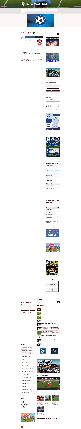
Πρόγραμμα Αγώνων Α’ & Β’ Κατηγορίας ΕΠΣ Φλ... (48, 315)
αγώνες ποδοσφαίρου (25, 360)
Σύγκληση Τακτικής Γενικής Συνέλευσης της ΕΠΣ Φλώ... (49, 339)
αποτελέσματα (25, 365)
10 (46, 105)
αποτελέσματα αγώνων (26, 366)
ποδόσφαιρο (31, 377)
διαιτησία (29, 369)
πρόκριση (39, 53)
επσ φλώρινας (30, 371)
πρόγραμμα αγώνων (25, 392)
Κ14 (29, 353)
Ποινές (49, 9)
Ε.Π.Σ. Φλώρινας (36, 3)
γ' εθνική (23, 369)
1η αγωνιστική (24, 347)
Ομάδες (33, 9)
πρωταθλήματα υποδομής (26, 389)
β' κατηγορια (24, 368)
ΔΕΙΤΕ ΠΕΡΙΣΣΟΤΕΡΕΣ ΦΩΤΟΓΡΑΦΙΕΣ (47, 418)
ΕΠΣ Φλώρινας (28, 351)
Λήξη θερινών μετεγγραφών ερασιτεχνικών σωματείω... (50, 327)
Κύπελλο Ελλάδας (36, 53)
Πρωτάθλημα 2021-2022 (26, 356)
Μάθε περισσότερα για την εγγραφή (26, 312)
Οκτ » (57, 109)
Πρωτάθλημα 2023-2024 (26, 357)
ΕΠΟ (28, 53)
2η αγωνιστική (31, 347)
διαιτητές (24, 371)
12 (50, 105)
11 (48, 105)
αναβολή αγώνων (25, 363)
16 (58, 105)
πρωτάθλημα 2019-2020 (26, 383)
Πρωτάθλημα (27, 9)
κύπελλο (31, 372)
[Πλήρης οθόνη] (58, 389)
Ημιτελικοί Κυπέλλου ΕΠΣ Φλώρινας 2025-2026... (48, 335)
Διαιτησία (44, 9)
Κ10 (23, 353)
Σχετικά (22, 11)
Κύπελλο (38, 9)
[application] (48, 383)
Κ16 (33, 353)
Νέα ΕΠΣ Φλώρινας (25, 52)
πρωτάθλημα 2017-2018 (26, 380)
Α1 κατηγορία (24, 348)
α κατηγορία (24, 362)
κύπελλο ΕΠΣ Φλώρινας (26, 374)
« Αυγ (48, 109)
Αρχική (22, 9)
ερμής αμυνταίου (31, 53)
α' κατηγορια (24, 359)
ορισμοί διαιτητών (25, 377)
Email (22, 304)
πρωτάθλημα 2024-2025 (26, 386)
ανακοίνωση (31, 363)
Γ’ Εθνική (53, 9)
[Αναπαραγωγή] (38, 389)
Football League (25, 53)
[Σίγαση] (57, 389)
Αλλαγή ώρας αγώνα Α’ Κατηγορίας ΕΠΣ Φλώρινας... (49, 319)
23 (58, 106)
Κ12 (26, 353)
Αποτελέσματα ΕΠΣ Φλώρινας (27, 350)
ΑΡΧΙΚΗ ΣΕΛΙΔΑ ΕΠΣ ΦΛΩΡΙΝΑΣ (26, 397)
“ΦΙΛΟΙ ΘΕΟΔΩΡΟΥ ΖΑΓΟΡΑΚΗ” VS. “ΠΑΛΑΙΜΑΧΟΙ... (48, 323)
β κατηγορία (30, 368)
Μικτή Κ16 (24, 354)
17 (46, 106)
